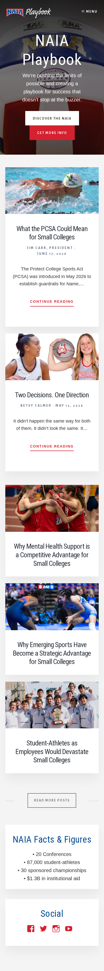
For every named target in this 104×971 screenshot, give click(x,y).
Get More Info (52, 133)
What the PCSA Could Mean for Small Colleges (52, 233)
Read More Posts (52, 800)
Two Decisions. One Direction (52, 395)
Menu (91, 11)
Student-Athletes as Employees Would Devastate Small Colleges (51, 751)
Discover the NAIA (52, 118)
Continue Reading (52, 303)
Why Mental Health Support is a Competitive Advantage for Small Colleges (52, 554)
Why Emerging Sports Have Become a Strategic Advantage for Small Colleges (52, 653)
